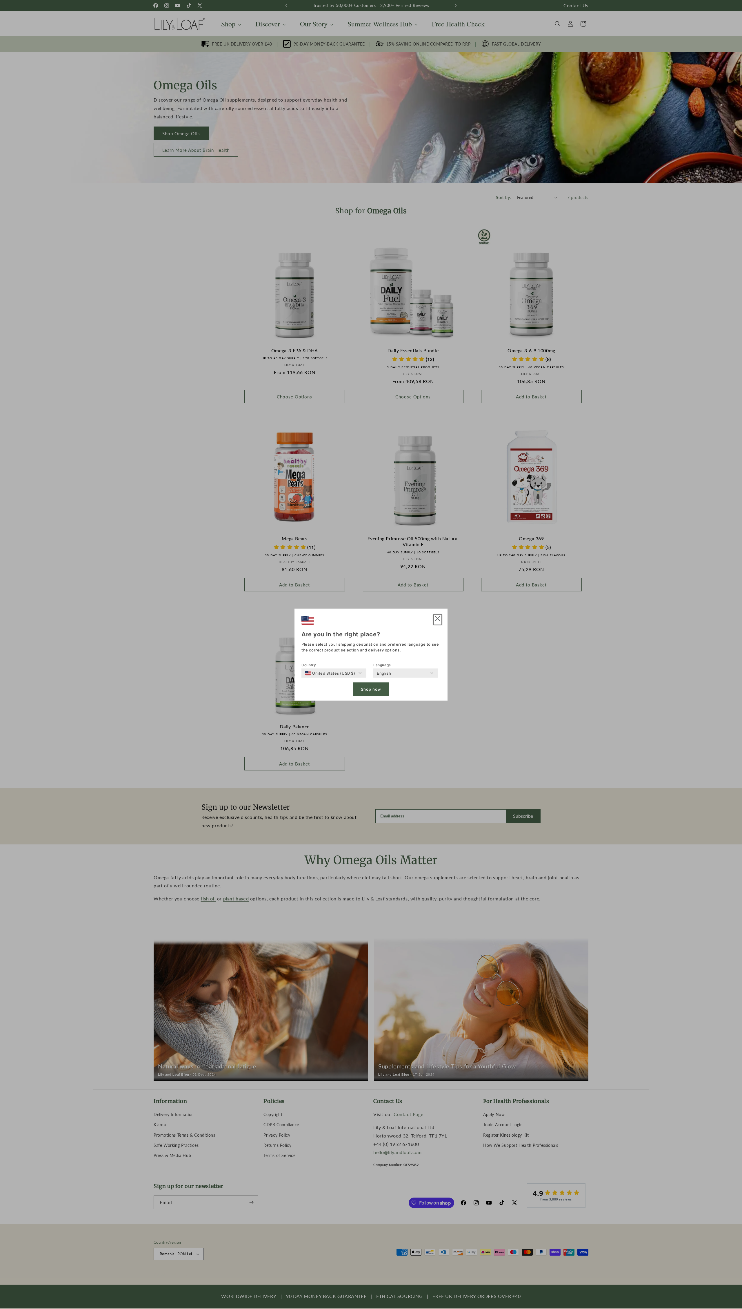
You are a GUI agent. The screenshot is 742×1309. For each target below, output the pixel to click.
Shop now (371, 689)
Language (382, 664)
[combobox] (330, 673)
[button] (438, 619)
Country (308, 664)
